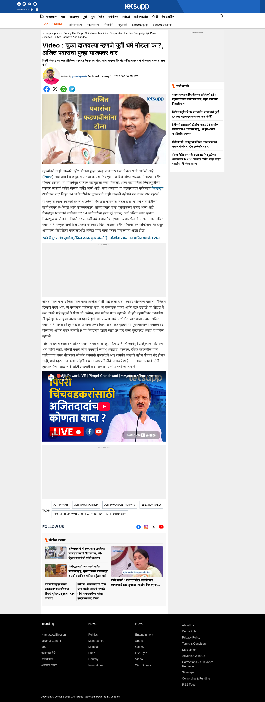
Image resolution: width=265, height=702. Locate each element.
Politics (93, 634)
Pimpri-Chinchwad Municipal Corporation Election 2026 (90, 514)
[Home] (42, 16)
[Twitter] (55, 90)
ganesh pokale (79, 76)
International (96, 665)
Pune (48, 177)
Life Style (141, 653)
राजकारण (51, 17)
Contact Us (189, 631)
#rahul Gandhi (51, 640)
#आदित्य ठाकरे (49, 665)
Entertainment (144, 634)
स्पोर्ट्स (126, 17)
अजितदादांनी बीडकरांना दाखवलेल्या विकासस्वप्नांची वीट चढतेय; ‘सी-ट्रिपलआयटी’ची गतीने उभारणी (87, 553)
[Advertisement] (104, 272)
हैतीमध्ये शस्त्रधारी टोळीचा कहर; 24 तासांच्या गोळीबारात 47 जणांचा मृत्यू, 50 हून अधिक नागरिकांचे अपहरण (195, 129)
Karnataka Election (53, 634)
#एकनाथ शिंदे (48, 653)
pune (57, 33)
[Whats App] (63, 89)
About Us (188, 625)
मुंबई (85, 17)
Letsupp (46, 33)
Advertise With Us (193, 655)
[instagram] (146, 528)
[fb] (138, 528)
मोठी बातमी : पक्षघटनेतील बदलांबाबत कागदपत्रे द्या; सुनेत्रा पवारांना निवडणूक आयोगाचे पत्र (134, 584)
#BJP (44, 646)
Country (93, 659)
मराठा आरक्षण (93, 24)
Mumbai (93, 646)
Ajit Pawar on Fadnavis (119, 504)
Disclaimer (189, 649)
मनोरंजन (113, 17)
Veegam (115, 696)
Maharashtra (96, 640)
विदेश (101, 17)
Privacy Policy (191, 637)
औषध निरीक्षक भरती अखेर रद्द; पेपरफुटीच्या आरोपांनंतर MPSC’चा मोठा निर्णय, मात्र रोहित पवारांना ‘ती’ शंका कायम (196, 159)
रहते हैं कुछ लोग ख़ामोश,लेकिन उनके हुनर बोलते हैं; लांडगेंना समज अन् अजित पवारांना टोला (101, 238)
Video (139, 659)
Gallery (139, 646)
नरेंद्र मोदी (108, 24)
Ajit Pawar (61, 504)
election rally (151, 504)
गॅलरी (155, 17)
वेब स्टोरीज (168, 17)
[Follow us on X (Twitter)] (153, 528)
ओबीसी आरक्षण (75, 24)
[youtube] (161, 528)
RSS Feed (189, 684)
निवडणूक (157, 188)
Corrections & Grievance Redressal (197, 664)
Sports (139, 640)
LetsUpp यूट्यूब (140, 24)
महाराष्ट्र (74, 17)
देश (63, 17)
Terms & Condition (194, 643)
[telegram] (72, 89)
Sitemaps (188, 672)
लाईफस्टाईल (141, 17)
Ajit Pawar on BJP (86, 504)
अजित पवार (47, 659)
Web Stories (143, 665)
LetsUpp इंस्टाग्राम (162, 24)
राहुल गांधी (122, 24)
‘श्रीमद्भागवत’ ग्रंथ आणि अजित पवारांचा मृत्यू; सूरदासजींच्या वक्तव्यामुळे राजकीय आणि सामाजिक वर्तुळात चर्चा (88, 571)
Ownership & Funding (196, 678)
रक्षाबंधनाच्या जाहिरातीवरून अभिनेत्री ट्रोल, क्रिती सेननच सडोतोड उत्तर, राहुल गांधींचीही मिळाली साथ (195, 99)
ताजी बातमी (182, 86)
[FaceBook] (46, 89)
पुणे (93, 17)
